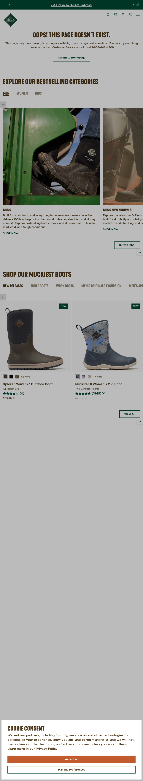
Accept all (71, 759)
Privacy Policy (47, 748)
